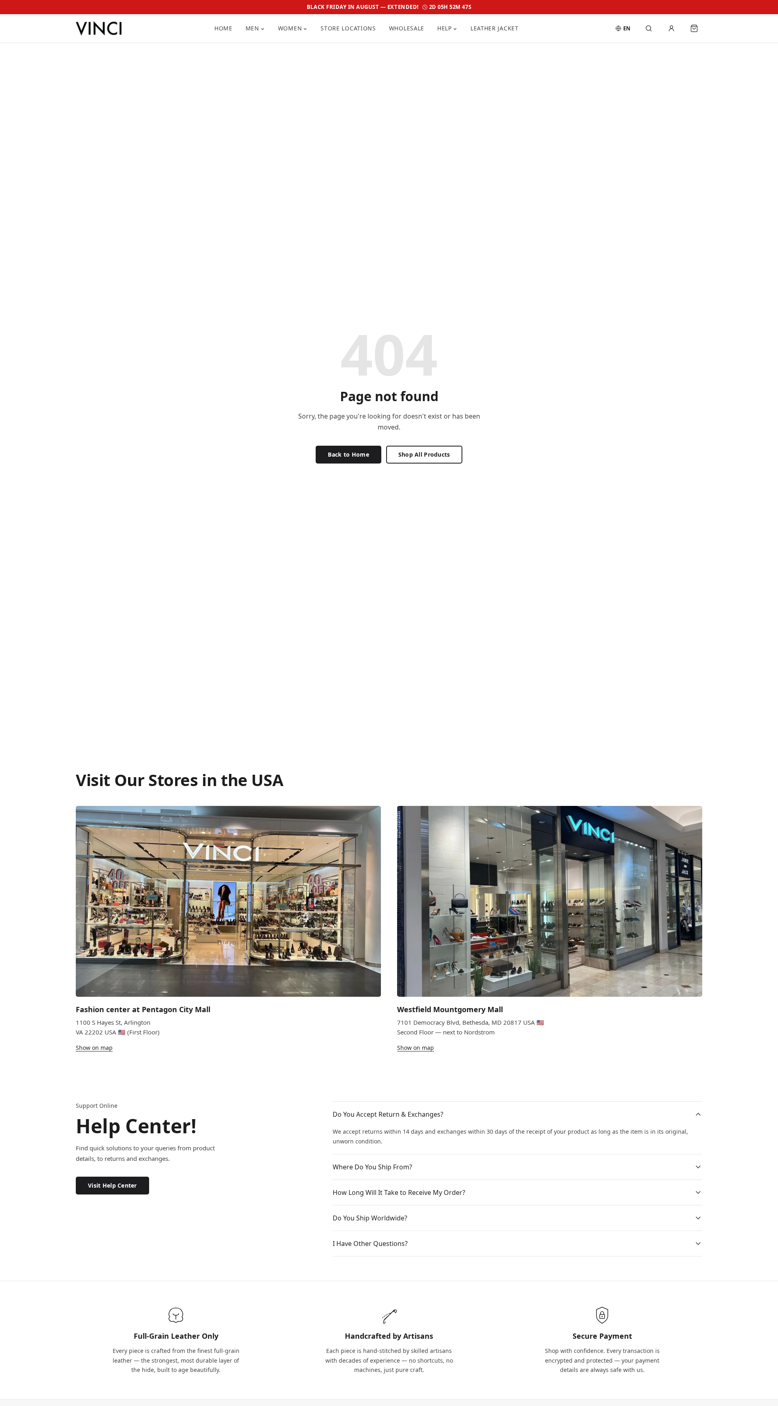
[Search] (649, 28)
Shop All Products (424, 454)
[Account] (671, 28)
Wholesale (406, 28)
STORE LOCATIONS (348, 28)
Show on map (94, 1047)
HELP (444, 28)
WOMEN (290, 28)
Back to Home (348, 454)
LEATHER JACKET (494, 28)
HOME (223, 28)
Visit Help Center (112, 1185)
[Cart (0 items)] (694, 28)
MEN (252, 28)
